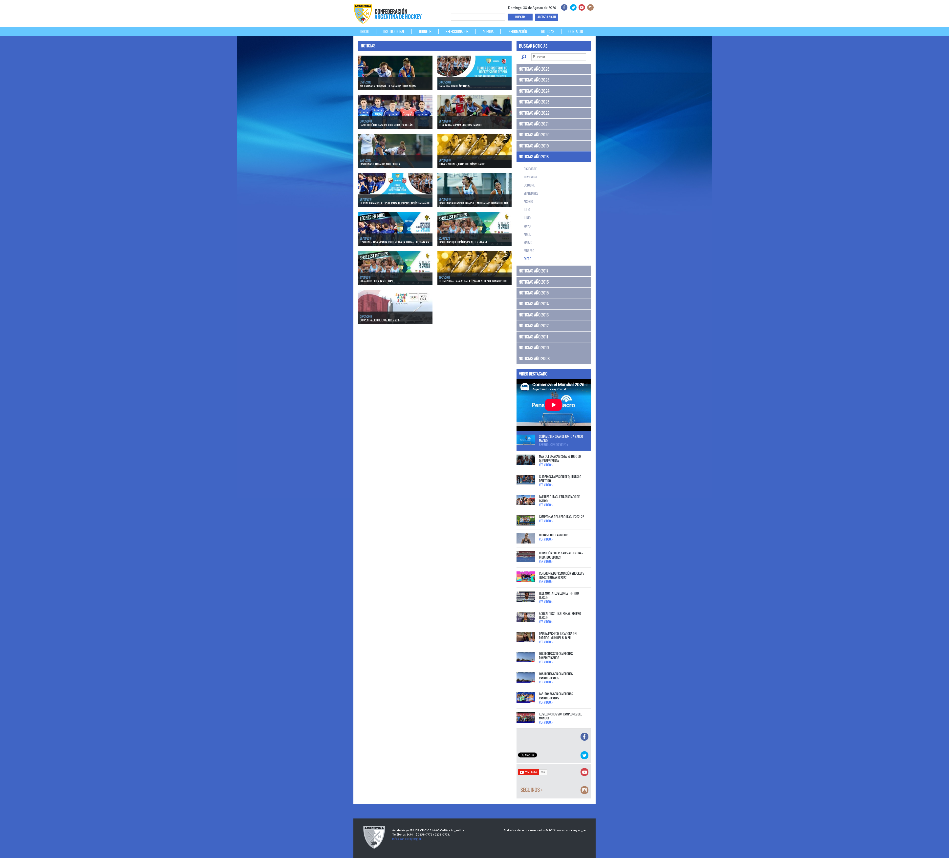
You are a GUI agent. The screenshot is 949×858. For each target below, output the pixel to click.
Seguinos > (531, 790)
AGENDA (488, 31)
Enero (527, 259)
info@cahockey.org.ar (406, 838)
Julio (527, 210)
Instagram (589, 6)
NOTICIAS (547, 31)
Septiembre (531, 193)
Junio (527, 218)
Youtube (581, 6)
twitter (572, 6)
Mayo (527, 226)
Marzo (528, 242)
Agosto (528, 201)
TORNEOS (425, 31)
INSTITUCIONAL (394, 31)
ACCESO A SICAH (547, 17)
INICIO (364, 31)
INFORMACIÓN (517, 31)
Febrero (529, 251)
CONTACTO (575, 31)
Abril (527, 234)
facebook (564, 6)
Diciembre (530, 169)
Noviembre (531, 177)
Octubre (529, 185)
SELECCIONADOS (457, 31)
